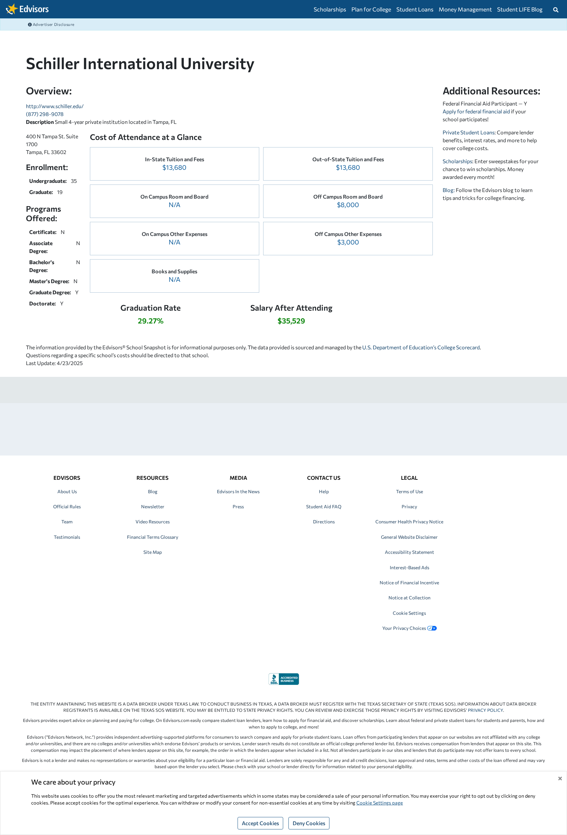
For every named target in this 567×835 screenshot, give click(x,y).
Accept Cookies (260, 823)
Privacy (409, 506)
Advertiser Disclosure (53, 24)
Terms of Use (409, 491)
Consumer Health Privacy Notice (409, 521)
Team (67, 521)
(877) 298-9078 (45, 114)
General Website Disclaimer (409, 537)
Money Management (465, 9)
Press (238, 506)
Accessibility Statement (409, 552)
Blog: (449, 190)
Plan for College (371, 9)
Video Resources (153, 521)
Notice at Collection (409, 597)
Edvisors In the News (238, 491)
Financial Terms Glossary (152, 537)
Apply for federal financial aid (476, 111)
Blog (153, 491)
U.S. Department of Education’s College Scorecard (421, 347)
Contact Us (324, 478)
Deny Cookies (309, 823)
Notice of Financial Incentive (409, 582)
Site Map (152, 552)
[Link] (283, 678)
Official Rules (67, 506)
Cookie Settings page (379, 803)
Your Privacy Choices (404, 628)
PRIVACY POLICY (485, 710)
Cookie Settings (409, 613)
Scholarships (330, 9)
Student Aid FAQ (323, 506)
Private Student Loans (468, 132)
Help (324, 491)
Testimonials (67, 537)
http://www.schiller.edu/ (55, 106)
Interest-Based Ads (409, 567)
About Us (67, 491)
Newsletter (152, 506)
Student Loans (414, 9)
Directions (324, 521)
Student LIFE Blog (519, 9)
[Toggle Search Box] (556, 9)
